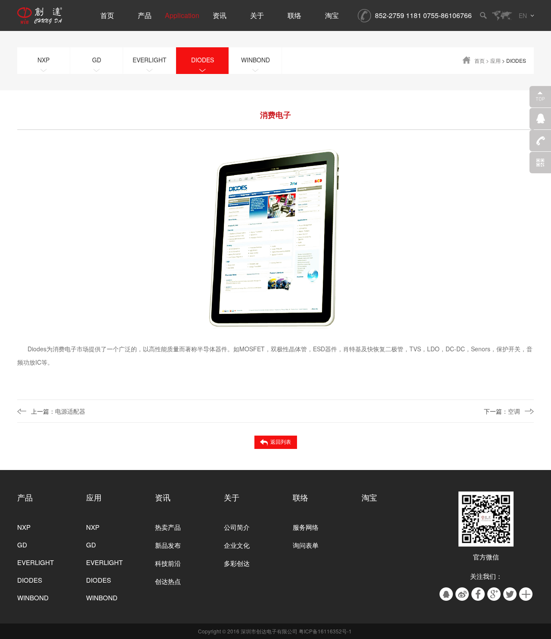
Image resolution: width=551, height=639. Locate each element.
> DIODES (514, 60)
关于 (231, 497)
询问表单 (306, 545)
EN (523, 15)
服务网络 (306, 526)
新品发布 (168, 545)
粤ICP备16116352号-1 (325, 631)
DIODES (29, 579)
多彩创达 (237, 563)
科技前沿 (168, 563)
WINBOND (33, 597)
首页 (479, 60)
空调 (502, 411)
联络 (300, 497)
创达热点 (168, 581)
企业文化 (237, 545)
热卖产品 (168, 526)
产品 (25, 497)
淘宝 (369, 497)
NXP (24, 526)
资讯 (162, 497)
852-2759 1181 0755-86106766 (423, 15)
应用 (94, 497)
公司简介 (237, 526)
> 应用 (493, 60)
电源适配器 (58, 411)
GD (22, 544)
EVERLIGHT (35, 562)
